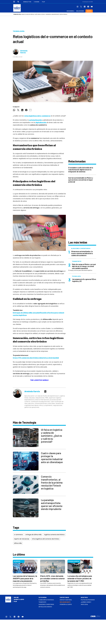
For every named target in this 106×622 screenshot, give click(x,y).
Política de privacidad (88, 600)
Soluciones (80, 11)
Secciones (70, 11)
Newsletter (27, 1)
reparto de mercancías (21, 539)
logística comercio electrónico (54, 534)
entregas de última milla (33, 534)
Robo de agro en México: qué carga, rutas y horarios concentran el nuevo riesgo (44, 14)
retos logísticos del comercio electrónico (45, 539)
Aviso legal (84, 604)
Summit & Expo (19, 599)
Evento (89, 11)
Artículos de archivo (45, 607)
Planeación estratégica (46, 600)
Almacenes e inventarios (46, 604)
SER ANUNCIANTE (65, 602)
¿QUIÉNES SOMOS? (86, 602)
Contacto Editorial (66, 600)
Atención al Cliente (66, 604)
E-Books (36, 1)
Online (16, 597)
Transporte (42, 602)
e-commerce (18, 534)
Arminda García (23, 52)
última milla (18, 543)
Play (43, 1)
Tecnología (19, 31)
